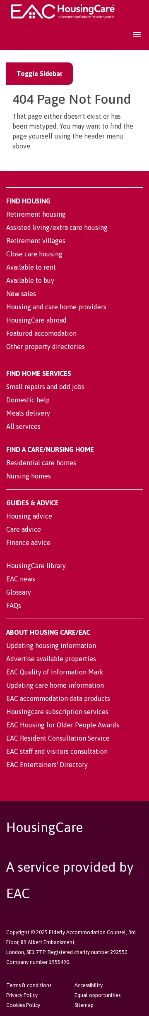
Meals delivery (28, 413)
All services (23, 426)
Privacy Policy (22, 995)
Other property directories (45, 346)
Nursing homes (28, 476)
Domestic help (28, 400)
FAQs (13, 605)
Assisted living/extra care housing (57, 227)
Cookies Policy (23, 1005)
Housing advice (29, 516)
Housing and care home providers (56, 307)
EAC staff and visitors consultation (57, 751)
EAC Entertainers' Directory (47, 764)
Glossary (18, 592)
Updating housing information (51, 645)
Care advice (23, 529)
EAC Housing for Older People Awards (62, 725)
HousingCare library (36, 565)
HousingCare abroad (36, 320)
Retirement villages (35, 240)
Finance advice (28, 542)
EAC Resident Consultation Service (58, 738)
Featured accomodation (41, 333)
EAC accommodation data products (58, 698)
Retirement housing (36, 214)
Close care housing (34, 254)
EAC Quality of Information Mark (54, 672)
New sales (21, 293)
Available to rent (31, 267)
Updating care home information (55, 685)
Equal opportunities (97, 995)
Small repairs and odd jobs (45, 386)
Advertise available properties (51, 658)
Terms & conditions (28, 985)
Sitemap (84, 1005)
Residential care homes (41, 462)
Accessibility (88, 985)
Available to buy (30, 280)
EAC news (20, 579)
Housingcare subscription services (57, 711)
